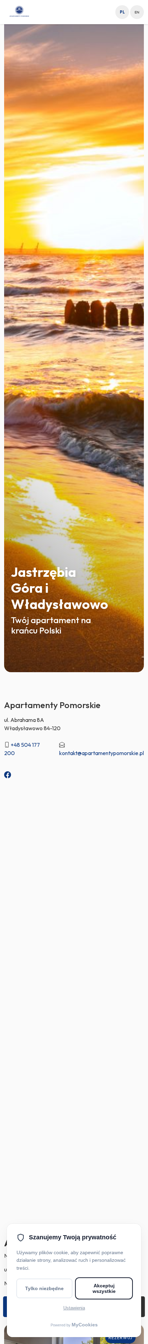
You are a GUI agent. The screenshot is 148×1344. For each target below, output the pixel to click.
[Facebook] (7, 775)
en (137, 12)
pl (122, 12)
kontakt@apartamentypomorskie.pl (101, 753)
